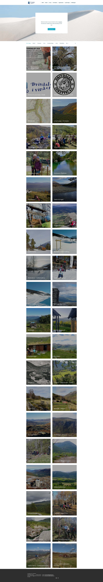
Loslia (57, 43)
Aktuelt (34, 43)
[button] (75, 43)
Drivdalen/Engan (50, 43)
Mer (67, 43)
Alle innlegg (28, 43)
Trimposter (39, 43)
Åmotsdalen (62, 43)
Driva (44, 43)
